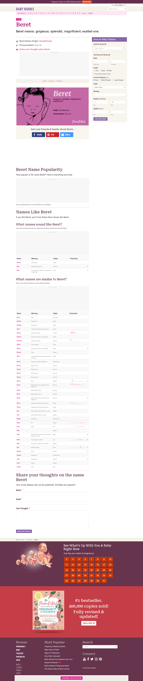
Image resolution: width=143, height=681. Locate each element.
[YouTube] (84, 660)
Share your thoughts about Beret (34, 49)
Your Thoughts (23, 508)
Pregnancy (20, 646)
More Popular (106, 80)
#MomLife (20, 656)
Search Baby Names (100, 119)
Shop (18, 660)
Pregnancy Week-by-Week (55, 646)
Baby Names (25, 8)
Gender (95, 68)
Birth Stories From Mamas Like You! (59, 659)
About (18, 664)
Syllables (98, 109)
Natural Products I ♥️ (53, 662)
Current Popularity (101, 77)
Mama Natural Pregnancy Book (57, 665)
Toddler (19, 653)
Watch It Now (87, 2)
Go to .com (118, 5)
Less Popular (118, 80)
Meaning (96, 91)
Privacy (18, 670)
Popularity (51, 81)
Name (18, 490)
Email (18, 499)
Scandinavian (45, 40)
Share (44, 81)
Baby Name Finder (52, 649)
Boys (103, 70)
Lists (84, 13)
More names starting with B (71, 678)
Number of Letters (99, 99)
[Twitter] (91, 660)
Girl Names (29, 539)
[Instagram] (96, 660)
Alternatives (59, 81)
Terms (18, 673)
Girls (110, 70)
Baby (18, 650)
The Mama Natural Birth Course (57, 669)
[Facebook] (88, 660)
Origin (95, 84)
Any (96, 70)
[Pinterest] (100, 660)
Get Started (21, 13)
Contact (19, 667)
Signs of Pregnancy (52, 653)
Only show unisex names (102, 74)
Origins (90, 13)
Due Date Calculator (52, 656)
